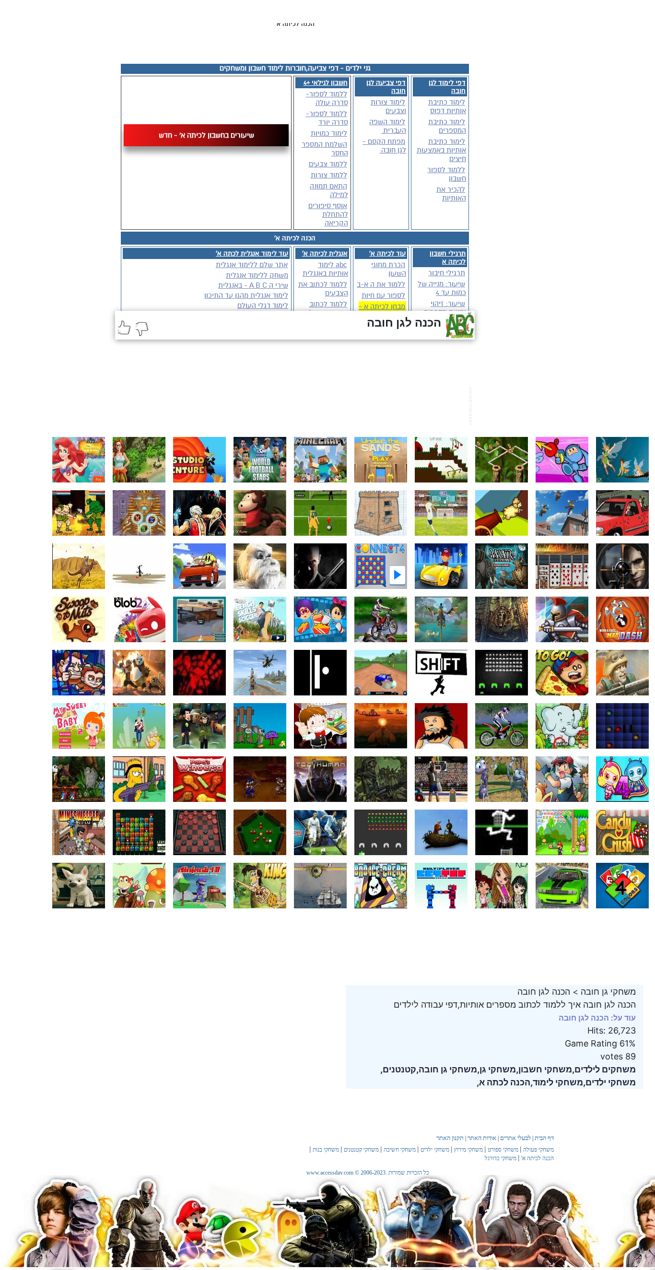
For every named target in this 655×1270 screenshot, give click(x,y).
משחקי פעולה (538, 1149)
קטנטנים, (398, 1069)
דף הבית (544, 1137)
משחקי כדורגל (500, 1158)
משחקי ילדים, (609, 1082)
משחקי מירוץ (468, 1149)
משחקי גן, (496, 1069)
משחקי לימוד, (556, 1082)
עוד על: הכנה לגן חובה (597, 1018)
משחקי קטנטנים (361, 1149)
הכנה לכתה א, (503, 1082)
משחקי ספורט (503, 1149)
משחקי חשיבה (400, 1149)
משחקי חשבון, (544, 1069)
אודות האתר (482, 1137)
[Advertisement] (289, 405)
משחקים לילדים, (604, 1069)
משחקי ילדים (435, 1149)
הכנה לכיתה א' (537, 1158)
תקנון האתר (450, 1137)
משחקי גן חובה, (446, 1069)
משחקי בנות (326, 1149)
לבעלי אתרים (515, 1137)
